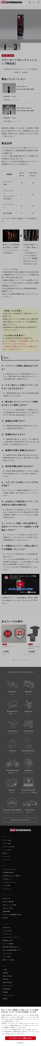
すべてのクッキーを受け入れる (20, 1038)
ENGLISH (20, 1042)
